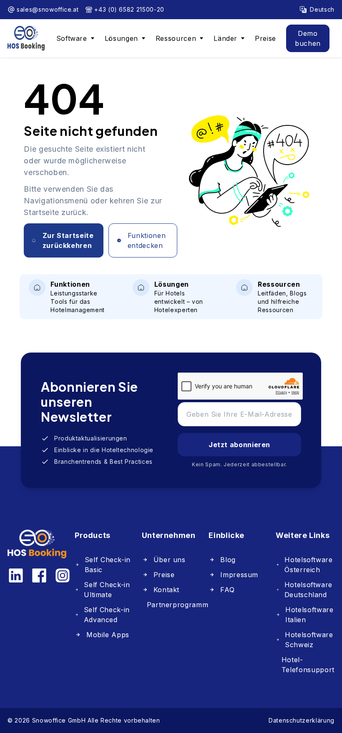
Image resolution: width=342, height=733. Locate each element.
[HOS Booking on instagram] (62, 575)
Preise (265, 38)
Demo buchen (308, 38)
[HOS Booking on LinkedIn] (16, 575)
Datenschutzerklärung (301, 720)
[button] (75, 38)
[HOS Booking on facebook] (39, 575)
